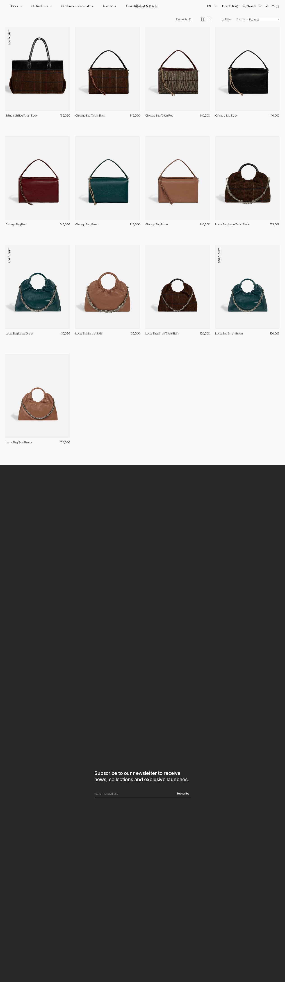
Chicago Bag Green (87, 224)
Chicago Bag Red (15, 224)
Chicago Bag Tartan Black (90, 115)
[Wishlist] (260, 6)
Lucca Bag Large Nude (88, 333)
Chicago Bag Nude (156, 224)
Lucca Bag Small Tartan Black (162, 333)
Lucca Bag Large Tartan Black (232, 224)
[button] (230, 6)
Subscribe (182, 793)
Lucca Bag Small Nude (18, 442)
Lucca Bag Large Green (19, 333)
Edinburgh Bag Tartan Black (21, 115)
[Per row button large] (203, 19)
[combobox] (212, 6)
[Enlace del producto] (37, 69)
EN (209, 6)
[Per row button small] (209, 19)
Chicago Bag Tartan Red (159, 115)
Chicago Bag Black (226, 115)
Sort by (240, 19)
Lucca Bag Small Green (229, 333)
